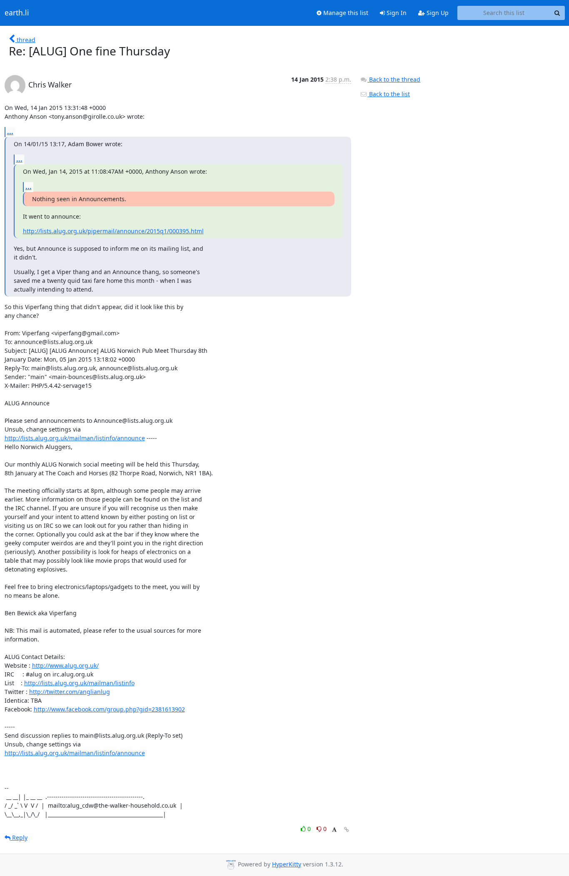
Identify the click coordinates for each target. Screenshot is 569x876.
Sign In (396, 13)
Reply (18, 837)
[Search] (557, 13)
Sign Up (437, 13)
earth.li (17, 13)
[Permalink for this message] (346, 829)
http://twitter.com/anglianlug (69, 692)
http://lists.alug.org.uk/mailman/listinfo (79, 683)
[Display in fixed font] (334, 830)
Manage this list (345, 13)
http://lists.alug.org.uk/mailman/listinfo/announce (75, 438)
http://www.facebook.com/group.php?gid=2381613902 (109, 709)
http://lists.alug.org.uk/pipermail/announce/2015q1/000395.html (113, 231)
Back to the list (388, 94)
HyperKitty (286, 864)
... (10, 131)
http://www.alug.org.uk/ (65, 665)
